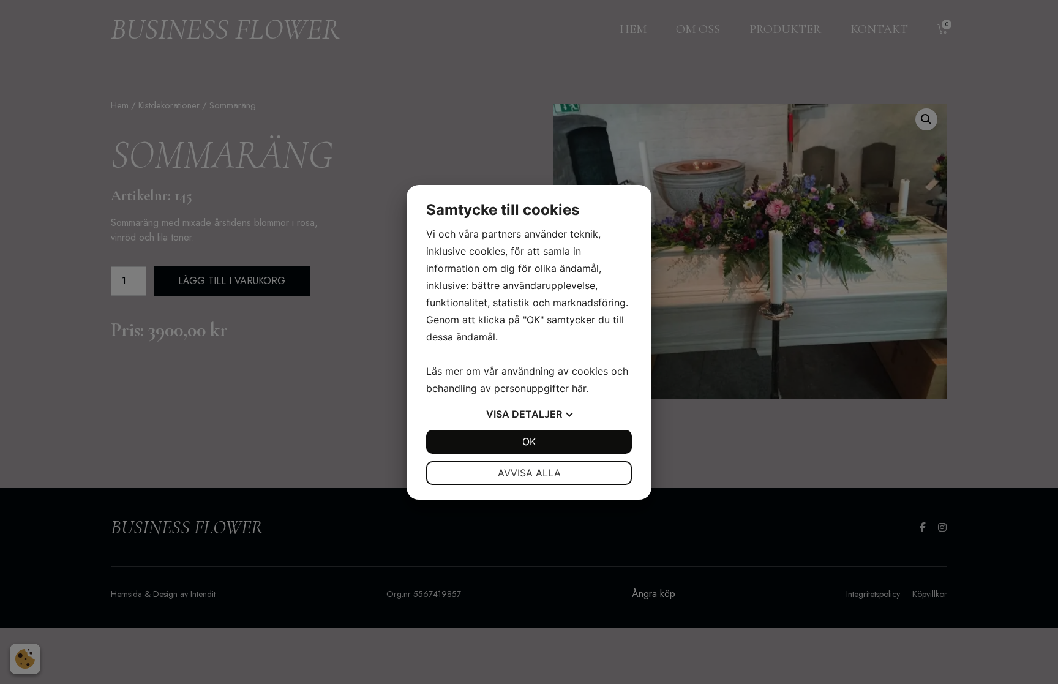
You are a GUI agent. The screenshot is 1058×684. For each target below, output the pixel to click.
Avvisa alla (529, 473)
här (579, 388)
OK (529, 441)
